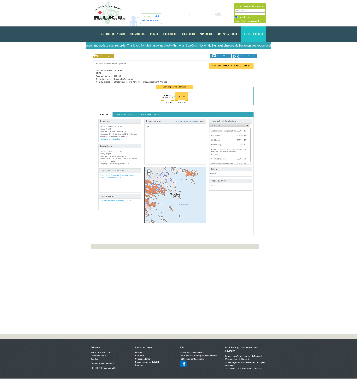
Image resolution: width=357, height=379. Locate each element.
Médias (138, 353)
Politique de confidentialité (192, 359)
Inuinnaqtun (147, 20)
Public (154, 34)
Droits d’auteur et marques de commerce (198, 356)
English (156, 16)
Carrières (139, 365)
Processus (169, 34)
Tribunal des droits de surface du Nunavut (243, 368)
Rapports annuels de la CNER (148, 362)
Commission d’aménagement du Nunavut (243, 356)
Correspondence (142, 359)
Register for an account (253, 6)
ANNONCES (206, 34)
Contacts (139, 356)
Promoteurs (137, 34)
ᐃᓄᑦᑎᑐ (156, 20)
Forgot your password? (250, 21)
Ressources (188, 34)
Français (146, 16)
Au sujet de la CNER (113, 34)
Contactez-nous (227, 34)
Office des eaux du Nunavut (237, 359)
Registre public (253, 34)
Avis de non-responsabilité (192, 353)
